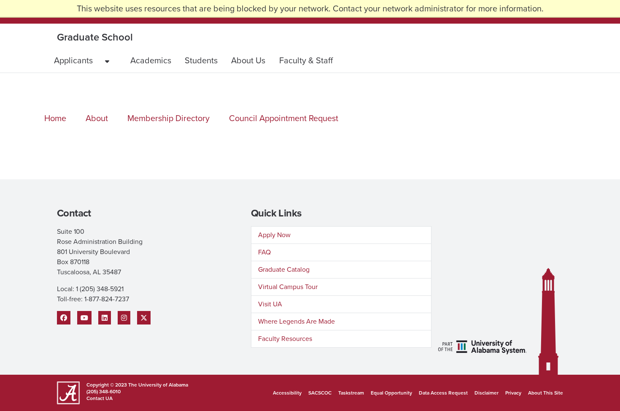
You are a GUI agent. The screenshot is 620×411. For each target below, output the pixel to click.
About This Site (545, 393)
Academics (150, 60)
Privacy (513, 393)
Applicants (73, 60)
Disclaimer (486, 393)
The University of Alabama (158, 385)
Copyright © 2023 (107, 385)
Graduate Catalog (284, 269)
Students (201, 60)
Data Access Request (443, 393)
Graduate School (95, 37)
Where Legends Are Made (296, 321)
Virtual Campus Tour (288, 287)
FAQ (264, 252)
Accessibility (287, 393)
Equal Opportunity (391, 393)
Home (55, 118)
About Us (248, 60)
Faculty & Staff (306, 60)
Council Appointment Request (283, 118)
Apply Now (274, 235)
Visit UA (270, 304)
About (97, 118)
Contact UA (99, 398)
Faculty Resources (285, 338)
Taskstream (351, 393)
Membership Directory (168, 118)
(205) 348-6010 (103, 391)
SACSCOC (320, 393)
